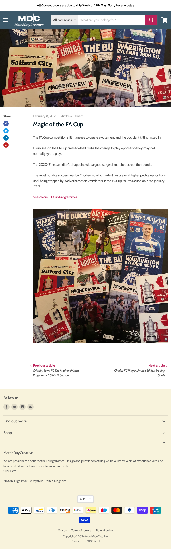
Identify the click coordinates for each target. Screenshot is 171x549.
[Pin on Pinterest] (6, 145)
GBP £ (83, 499)
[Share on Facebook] (6, 123)
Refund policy (104, 530)
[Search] (151, 20)
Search (62, 530)
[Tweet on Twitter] (6, 130)
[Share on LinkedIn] (6, 138)
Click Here (9, 471)
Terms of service (81, 530)
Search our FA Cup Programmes (55, 197)
